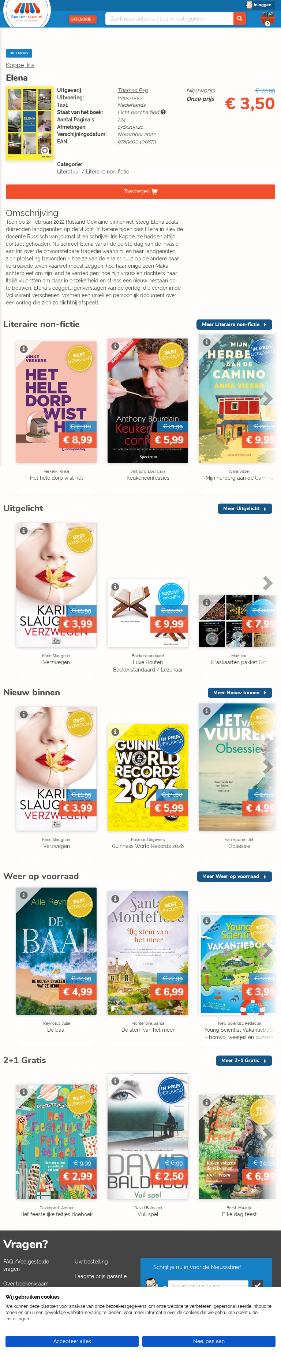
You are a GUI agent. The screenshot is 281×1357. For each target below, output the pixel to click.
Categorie (81, 19)
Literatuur (68, 172)
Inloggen (262, 5)
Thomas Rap (132, 90)
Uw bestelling (91, 1262)
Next (267, 414)
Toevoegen (137, 191)
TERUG (21, 53)
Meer (230, 324)
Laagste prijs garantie (101, 1276)
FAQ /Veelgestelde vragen (26, 1265)
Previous (10, 414)
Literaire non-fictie (107, 172)
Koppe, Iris (20, 65)
